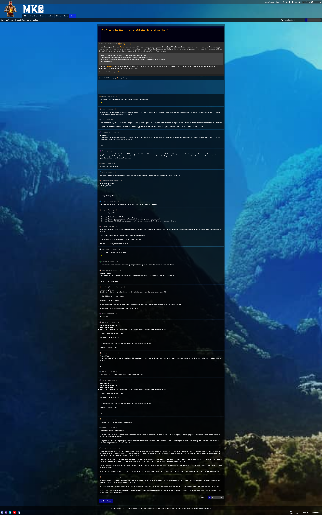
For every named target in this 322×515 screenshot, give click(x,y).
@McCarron (103, 292)
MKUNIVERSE (105, 249)
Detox (103, 109)
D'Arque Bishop (123, 78)
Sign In (278, 2)
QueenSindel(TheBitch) (107, 287)
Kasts (66, 16)
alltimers (103, 371)
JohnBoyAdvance (106, 180)
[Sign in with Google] (289, 2)
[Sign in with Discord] (283, 2)
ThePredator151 (105, 132)
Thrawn (103, 226)
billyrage (103, 96)
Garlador (103, 427)
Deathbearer (104, 419)
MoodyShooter (105, 270)
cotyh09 (103, 313)
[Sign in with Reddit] (293, 2)
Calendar (58, 16)
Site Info (305, 512)
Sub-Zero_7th (105, 448)
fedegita (103, 210)
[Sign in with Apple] (296, 2)
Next (318, 20)
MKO (25, 16)
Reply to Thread (106, 501)
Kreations (50, 16)
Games (42, 16)
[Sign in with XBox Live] (299, 2)
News (72, 16)
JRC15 (103, 172)
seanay (103, 163)
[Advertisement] (148, 87)
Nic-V (102, 151)
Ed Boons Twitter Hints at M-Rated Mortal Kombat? (135, 30)
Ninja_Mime (104, 322)
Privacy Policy (316, 512)
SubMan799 (104, 201)
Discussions (33, 16)
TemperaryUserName (107, 477)
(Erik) (102, 119)
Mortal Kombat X (289, 20)
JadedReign (104, 353)
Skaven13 (104, 261)
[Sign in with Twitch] (286, 2)
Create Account (269, 2)
